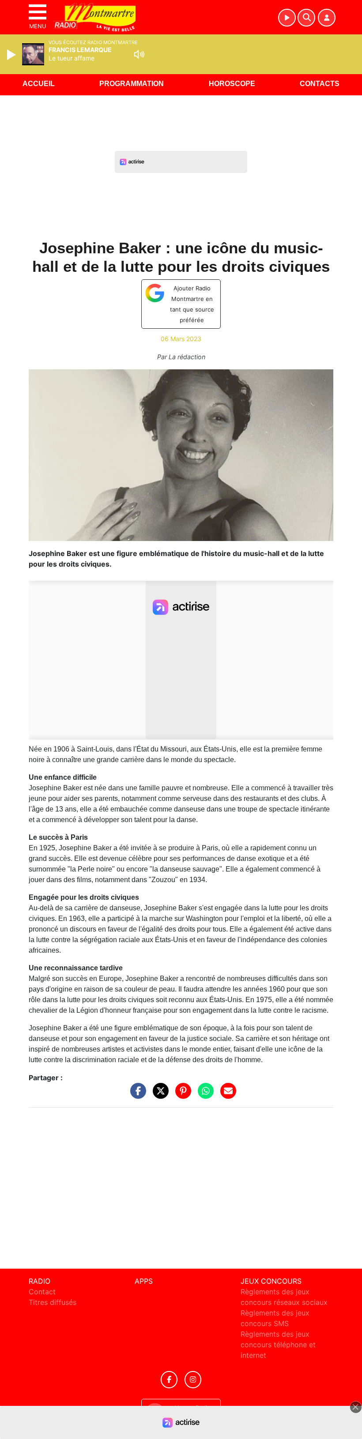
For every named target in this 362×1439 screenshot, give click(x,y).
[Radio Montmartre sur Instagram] (193, 1379)
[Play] (12, 54)
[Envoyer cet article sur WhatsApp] (203, 1094)
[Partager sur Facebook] (136, 1094)
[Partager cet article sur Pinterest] (181, 1094)
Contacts (319, 83)
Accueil (39, 83)
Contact (42, 1291)
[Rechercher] (306, 17)
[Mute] (139, 54)
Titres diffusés (52, 1302)
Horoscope (232, 83)
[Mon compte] (327, 17)
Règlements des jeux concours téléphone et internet (278, 1345)
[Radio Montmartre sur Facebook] (169, 1379)
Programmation (131, 83)
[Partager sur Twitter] (158, 1094)
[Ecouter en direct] (287, 17)
